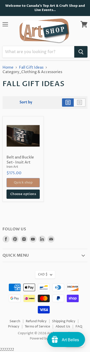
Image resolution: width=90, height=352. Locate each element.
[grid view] (68, 102)
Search (15, 321)
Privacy (13, 326)
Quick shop (23, 182)
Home (8, 67)
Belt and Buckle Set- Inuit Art (20, 160)
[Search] (81, 52)
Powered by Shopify (45, 338)
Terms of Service (37, 326)
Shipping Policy (63, 321)
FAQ (79, 326)
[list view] (80, 102)
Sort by (26, 102)
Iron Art (12, 167)
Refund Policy (36, 321)
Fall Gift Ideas (31, 67)
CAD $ (43, 274)
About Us (63, 326)
